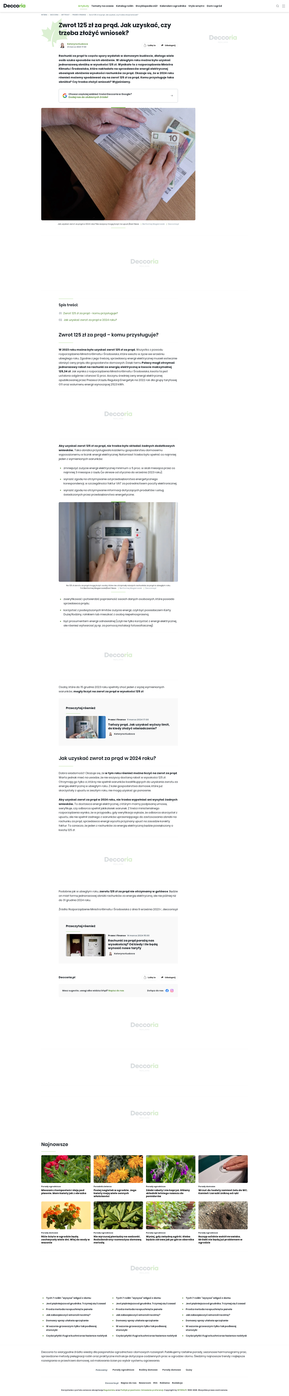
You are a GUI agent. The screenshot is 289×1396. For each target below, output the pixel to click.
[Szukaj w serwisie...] (278, 6)
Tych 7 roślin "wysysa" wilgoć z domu (68, 1298)
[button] (83, 6)
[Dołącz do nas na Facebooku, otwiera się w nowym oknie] (167, 991)
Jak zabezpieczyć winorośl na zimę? (68, 1315)
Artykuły (65, 15)
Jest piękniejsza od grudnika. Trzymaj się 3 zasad (76, 1303)
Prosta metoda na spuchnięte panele (69, 1309)
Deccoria (54, 15)
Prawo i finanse (79, 15)
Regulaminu (109, 1390)
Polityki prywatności (130, 1390)
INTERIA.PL (182, 1390)
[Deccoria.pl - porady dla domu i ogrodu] (14, 6)
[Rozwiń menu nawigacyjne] (284, 6)
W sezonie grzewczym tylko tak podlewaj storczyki (71, 1328)
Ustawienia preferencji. (152, 1390)
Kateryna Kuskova (77, 43)
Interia (44, 15)
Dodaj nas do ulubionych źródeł (100, 97)
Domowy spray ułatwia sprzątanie (67, 1320)
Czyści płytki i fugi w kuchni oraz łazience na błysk (76, 1335)
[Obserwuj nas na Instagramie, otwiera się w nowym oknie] (171, 991)
